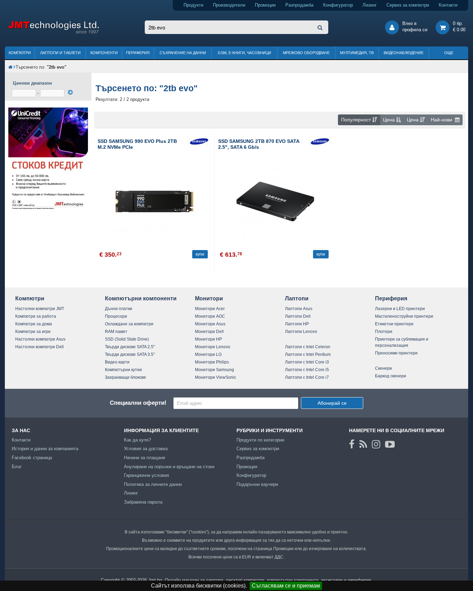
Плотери (383, 331)
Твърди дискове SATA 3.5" (130, 354)
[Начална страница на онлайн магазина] (10, 67)
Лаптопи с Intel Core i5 (307, 369)
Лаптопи (297, 298)
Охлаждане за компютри (129, 324)
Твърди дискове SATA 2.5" (130, 346)
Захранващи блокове (125, 377)
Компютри (20, 53)
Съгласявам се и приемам (286, 586)
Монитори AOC (210, 316)
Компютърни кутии (123, 369)
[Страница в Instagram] (376, 444)
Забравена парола (143, 502)
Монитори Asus (210, 324)
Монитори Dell (209, 331)
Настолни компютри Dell (39, 346)
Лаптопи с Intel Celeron (307, 346)
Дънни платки (118, 308)
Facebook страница (32, 457)
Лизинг (370, 5)
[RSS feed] (363, 444)
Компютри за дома (33, 324)
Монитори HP (208, 339)
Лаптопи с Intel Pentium (308, 354)
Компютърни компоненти (141, 298)
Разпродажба (299, 5)
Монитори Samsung (214, 369)
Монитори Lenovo (212, 346)
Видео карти (117, 362)
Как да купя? (137, 440)
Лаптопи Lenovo (301, 331)
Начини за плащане (144, 457)
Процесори (116, 316)
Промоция (247, 466)
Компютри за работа (35, 316)
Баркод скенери (390, 376)
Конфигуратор (338, 5)
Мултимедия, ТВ (357, 53)
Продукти (193, 5)
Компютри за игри (33, 331)
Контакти (448, 5)
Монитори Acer (210, 308)
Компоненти (104, 53)
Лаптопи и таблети (60, 53)
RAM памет (116, 331)
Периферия (138, 53)
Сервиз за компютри (407, 5)
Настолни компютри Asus (40, 339)
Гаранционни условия (146, 475)
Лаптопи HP (297, 324)
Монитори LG (208, 354)
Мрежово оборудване (306, 53)
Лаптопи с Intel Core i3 (307, 362)
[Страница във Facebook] (352, 444)
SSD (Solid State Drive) (127, 339)
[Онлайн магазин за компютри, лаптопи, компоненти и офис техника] (53, 32)
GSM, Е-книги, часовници (244, 53)
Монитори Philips (212, 362)
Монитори (209, 298)
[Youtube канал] (390, 444)
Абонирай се (332, 403)
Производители (229, 5)
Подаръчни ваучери (257, 484)
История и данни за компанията (45, 448)
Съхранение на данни (183, 53)
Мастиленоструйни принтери (404, 316)
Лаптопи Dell (298, 316)
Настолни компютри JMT (39, 308)
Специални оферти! (138, 403)
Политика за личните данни (153, 484)
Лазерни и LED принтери (400, 308)
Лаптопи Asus (298, 308)
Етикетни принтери (394, 324)
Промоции (265, 5)
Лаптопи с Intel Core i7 (307, 377)
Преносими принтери (396, 353)
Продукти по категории (260, 440)
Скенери (383, 368)
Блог (17, 466)
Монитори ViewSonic (215, 377)
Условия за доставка (146, 448)
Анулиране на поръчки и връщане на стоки (169, 466)
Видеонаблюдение (403, 53)
